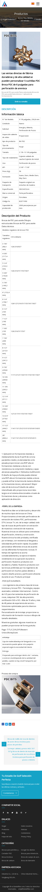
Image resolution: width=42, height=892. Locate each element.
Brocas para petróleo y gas (10, 850)
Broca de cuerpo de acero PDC (30, 857)
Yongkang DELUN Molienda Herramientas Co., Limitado (10, 877)
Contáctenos (8, 793)
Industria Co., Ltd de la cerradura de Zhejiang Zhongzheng (10, 874)
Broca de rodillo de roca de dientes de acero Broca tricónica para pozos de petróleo (21, 742)
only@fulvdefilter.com (26, 889)
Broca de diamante (28, 860)
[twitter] (12, 812)
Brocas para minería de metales (25, 19)
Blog (3, 833)
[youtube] (16, 812)
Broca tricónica (7, 857)
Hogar (4, 19)
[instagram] (21, 812)
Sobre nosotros (26, 826)
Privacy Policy (26, 836)
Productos (11, 19)
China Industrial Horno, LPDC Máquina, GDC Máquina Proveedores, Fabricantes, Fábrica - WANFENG (29, 874)
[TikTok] (25, 812)
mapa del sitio (7, 836)
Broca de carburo (8, 860)
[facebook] (3, 812)
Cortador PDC (7, 853)
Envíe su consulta (21, 101)
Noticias (24, 829)
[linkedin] (8, 812)
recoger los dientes (28, 850)
